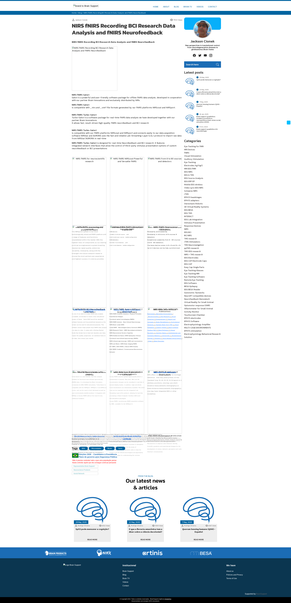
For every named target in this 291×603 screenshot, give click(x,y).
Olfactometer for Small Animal (198, 308)
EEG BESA (188, 209)
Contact (126, 586)
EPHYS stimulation (193, 330)
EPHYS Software (191, 321)
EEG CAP (188, 264)
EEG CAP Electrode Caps (195, 260)
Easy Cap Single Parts (194, 267)
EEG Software (190, 283)
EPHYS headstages (193, 197)
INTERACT (188, 216)
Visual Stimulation (192, 155)
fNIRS (186, 152)
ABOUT (166, 7)
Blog (80, 12)
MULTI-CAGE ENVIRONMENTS (197, 327)
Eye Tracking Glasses (193, 270)
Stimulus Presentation (194, 222)
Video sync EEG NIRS (193, 187)
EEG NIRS (188, 171)
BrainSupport (261, 594)
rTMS (186, 194)
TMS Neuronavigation (194, 244)
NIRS (186, 229)
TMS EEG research (192, 251)
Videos (125, 582)
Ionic (120, 448)
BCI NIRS (188, 235)
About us (229, 571)
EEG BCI (187, 232)
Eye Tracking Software (194, 276)
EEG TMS (188, 213)
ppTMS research (191, 248)
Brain (110, 448)
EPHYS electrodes (192, 318)
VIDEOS (200, 7)
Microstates (96, 448)
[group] (30, 552)
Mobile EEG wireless (193, 184)
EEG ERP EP (189, 181)
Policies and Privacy (234, 575)
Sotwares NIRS (190, 190)
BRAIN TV (187, 7)
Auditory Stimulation (194, 159)
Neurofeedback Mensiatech (197, 299)
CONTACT (212, 7)
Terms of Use (231, 578)
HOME (155, 7)
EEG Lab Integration (193, 219)
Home (74, 12)
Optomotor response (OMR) (197, 305)
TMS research (190, 238)
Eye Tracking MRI (191, 273)
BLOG (176, 7)
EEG (83, 448)
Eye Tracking (190, 162)
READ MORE (92, 539)
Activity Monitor (191, 311)
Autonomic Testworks (194, 292)
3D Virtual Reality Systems (196, 206)
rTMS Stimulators (192, 241)
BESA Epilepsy (191, 286)
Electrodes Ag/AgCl (193, 165)
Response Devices (192, 225)
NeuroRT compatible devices (197, 295)
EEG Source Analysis (193, 178)
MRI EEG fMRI (190, 168)
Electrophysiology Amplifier (197, 324)
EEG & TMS (189, 175)
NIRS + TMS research (193, 254)
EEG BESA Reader (192, 289)
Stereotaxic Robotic (193, 203)
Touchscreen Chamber (194, 314)
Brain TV (126, 578)
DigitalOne (168, 599)
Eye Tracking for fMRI (194, 146)
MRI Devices (189, 149)
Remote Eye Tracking (194, 279)
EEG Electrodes (191, 257)
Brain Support (128, 571)
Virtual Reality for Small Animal (199, 302)
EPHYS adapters (191, 200)
